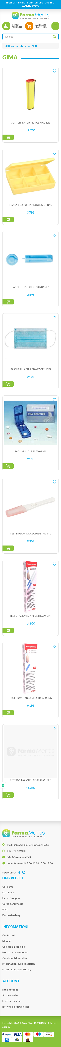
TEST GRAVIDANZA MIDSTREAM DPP (30, 615)
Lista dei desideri (12, 1000)
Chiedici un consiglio (14, 946)
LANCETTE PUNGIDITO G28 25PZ (30, 287)
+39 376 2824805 (16, 850)
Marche (6, 940)
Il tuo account (10, 989)
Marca (23, 46)
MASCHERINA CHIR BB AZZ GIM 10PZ (30, 369)
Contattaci (8, 935)
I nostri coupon (11, 898)
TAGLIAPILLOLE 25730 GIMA (30, 451)
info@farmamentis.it (19, 856)
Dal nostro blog (11, 915)
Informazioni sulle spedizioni (18, 963)
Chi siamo (8, 886)
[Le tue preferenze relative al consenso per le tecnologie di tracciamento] (3, 785)
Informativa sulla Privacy (16, 969)
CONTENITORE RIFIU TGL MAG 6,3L (30, 122)
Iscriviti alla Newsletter (15, 1006)
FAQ (5, 909)
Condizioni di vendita (14, 957)
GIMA (34, 46)
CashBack (8, 892)
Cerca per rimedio (12, 903)
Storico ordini (10, 995)
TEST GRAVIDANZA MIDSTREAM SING (30, 697)
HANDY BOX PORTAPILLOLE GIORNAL (30, 204)
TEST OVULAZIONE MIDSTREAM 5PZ (30, 780)
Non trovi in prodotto (15, 952)
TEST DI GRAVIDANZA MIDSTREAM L (30, 533)
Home (11, 46)
